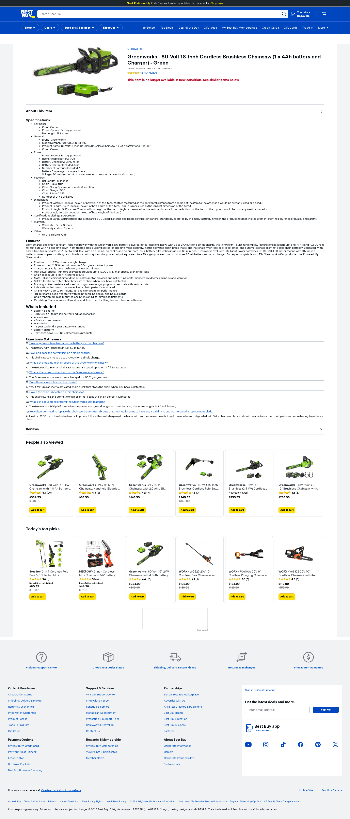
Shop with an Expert (98, 700)
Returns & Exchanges (21, 706)
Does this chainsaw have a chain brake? (53, 382)
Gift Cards (14, 731)
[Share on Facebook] (300, 744)
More (321, 27)
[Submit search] (284, 14)
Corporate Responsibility (179, 758)
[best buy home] (28, 14)
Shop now (216, 3)
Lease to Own (16, 758)
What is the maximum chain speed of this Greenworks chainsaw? (68, 362)
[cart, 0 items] (324, 14)
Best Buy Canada (331, 790)
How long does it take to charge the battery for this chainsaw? (66, 343)
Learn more (262, 730)
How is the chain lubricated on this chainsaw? (56, 392)
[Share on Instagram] (265, 744)
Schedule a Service (97, 706)
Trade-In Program (18, 724)
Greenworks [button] (134, 48)
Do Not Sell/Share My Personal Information (152, 801)
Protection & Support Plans (102, 718)
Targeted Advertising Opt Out (245, 801)
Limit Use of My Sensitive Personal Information (202, 801)
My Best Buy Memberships (102, 745)
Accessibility (14, 801)
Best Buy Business (175, 724)
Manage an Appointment (101, 712)
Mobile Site (306, 790)
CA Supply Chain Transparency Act (282, 801)
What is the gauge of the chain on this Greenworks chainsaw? (66, 372)
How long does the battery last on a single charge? (59, 352)
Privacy (52, 801)
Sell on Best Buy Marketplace (181, 694)
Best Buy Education (175, 718)
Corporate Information (178, 745)
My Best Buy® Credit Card (23, 745)
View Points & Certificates (101, 751)
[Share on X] (335, 744)
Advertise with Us (174, 700)
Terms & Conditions (34, 801)
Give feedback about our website (61, 790)
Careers (168, 751)
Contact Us (93, 731)
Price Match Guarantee (22, 712)
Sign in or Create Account (260, 690)
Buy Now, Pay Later (19, 764)
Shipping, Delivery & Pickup (25, 700)
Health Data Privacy (116, 801)
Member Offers (95, 758)
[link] (40, 492)
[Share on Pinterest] (318, 744)
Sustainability (172, 764)
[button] (30, 27)
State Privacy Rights (92, 801)
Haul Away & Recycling (100, 724)
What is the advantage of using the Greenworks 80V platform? (67, 401)
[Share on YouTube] (248, 744)
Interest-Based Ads (68, 801)
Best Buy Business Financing (25, 770)
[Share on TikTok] (283, 744)
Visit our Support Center (101, 694)
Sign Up (326, 709)
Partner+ (169, 731)
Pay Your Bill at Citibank (22, 751)
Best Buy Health (173, 712)
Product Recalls (17, 718)
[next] (321, 483)
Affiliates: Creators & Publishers (183, 706)
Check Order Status (20, 694)
